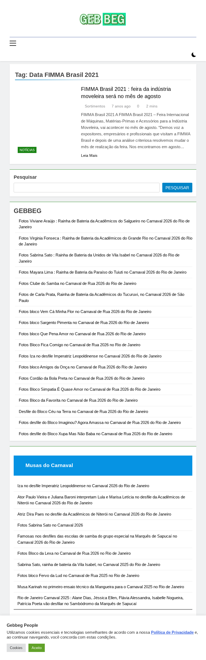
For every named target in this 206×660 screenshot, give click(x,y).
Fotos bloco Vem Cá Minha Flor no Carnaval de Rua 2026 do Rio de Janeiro (85, 311)
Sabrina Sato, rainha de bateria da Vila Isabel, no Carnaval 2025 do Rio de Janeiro (88, 564)
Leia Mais (89, 155)
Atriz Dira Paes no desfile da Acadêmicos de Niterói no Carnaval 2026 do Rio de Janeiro (94, 514)
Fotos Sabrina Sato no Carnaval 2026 (50, 525)
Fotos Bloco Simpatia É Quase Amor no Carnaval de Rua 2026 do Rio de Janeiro (89, 389)
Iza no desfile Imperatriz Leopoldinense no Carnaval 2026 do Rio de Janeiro (83, 485)
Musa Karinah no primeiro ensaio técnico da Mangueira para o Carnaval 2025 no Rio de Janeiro (100, 586)
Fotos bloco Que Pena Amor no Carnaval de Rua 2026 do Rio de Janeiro (82, 333)
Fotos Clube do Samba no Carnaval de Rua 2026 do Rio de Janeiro (77, 283)
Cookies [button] (16, 648)
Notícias (27, 150)
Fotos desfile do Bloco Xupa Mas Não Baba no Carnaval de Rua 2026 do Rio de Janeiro (95, 433)
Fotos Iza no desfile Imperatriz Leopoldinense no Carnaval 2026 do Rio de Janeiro (90, 356)
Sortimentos (95, 106)
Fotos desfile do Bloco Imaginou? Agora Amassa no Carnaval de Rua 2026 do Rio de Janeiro (100, 422)
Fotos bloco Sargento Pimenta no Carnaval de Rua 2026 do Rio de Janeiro (84, 322)
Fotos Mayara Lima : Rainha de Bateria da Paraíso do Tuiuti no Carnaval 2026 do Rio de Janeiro (102, 272)
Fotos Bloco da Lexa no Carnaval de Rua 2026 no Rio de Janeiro (74, 553)
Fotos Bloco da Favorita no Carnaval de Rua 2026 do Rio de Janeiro (78, 400)
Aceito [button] (37, 648)
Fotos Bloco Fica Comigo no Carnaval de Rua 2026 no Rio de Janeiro (79, 344)
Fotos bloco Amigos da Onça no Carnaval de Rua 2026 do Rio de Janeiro (83, 367)
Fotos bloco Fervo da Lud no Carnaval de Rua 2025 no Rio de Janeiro (78, 575)
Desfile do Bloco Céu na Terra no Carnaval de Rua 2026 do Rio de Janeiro (83, 411)
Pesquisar (25, 177)
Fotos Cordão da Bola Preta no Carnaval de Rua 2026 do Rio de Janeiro (82, 378)
